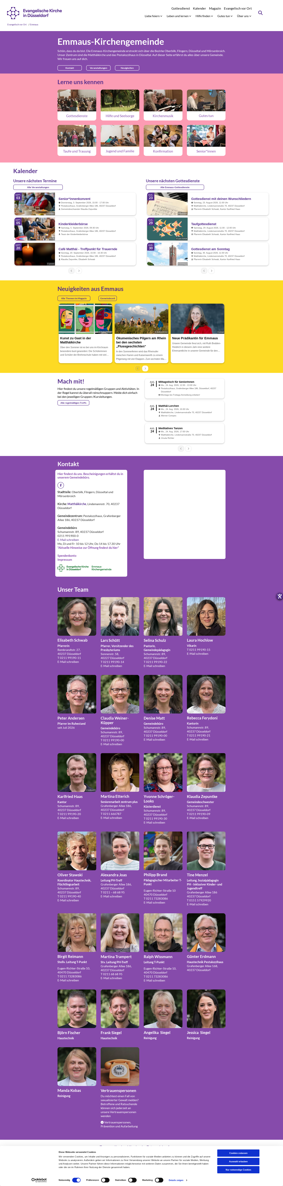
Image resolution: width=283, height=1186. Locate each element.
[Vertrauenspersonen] (120, 1066)
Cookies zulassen (238, 1153)
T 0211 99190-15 (198, 649)
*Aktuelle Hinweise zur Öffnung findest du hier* (88, 547)
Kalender (199, 8)
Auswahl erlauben (238, 1161)
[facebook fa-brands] (61, 485)
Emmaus (34, 24)
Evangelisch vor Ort (238, 8)
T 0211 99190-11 (69, 657)
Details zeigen (176, 1180)
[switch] (105, 1180)
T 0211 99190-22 (155, 662)
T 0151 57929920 (199, 900)
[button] (69, 68)
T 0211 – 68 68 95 (113, 892)
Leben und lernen (178, 16)
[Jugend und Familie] (120, 136)
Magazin (215, 8)
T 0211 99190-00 (112, 740)
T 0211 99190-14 (112, 662)
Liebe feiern (152, 16)
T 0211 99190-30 (155, 818)
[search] (260, 12)
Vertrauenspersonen (123, 1112)
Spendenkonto (66, 555)
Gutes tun (224, 16)
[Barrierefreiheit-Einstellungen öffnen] (280, 596)
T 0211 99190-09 (198, 814)
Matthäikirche (97, 55)
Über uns (243, 16)
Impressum (64, 559)
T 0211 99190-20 (69, 814)
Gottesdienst (180, 8)
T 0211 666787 (111, 813)
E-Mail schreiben (68, 539)
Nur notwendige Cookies (238, 1169)
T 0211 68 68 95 (111, 974)
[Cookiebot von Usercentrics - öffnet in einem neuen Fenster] (39, 1180)
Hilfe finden (203, 16)
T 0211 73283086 (156, 898)
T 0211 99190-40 (69, 896)
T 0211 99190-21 (198, 735)
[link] (153, 16)
